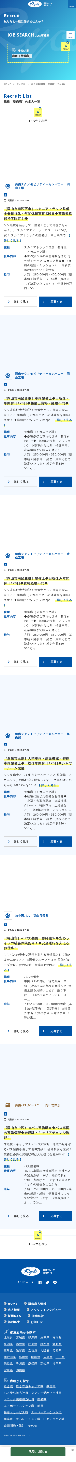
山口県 (60, 1357)
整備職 (41, 1399)
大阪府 (44, 1350)
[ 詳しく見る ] (49, 785)
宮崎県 (8, 1370)
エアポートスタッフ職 (19, 1406)
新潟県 (8, 1344)
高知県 (44, 1363)
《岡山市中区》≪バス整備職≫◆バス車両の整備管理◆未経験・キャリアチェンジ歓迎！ (37, 1132)
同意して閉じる (38, 1451)
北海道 (8, 1337)
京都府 (32, 1350)
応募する (56, 301)
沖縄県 (20, 1370)
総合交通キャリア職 (29, 1386)
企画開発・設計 (14, 1425)
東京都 (57, 1337)
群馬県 (32, 1337)
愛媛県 (32, 1363)
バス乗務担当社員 (16, 1393)
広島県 (47, 1357)
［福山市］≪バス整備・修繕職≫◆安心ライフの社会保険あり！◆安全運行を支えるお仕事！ (37, 943)
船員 (40, 1406)
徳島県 (8, 1363)
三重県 (8, 1350)
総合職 (8, 1386)
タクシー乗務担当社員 (46, 1393)
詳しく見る (21, 301)
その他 (32, 1425)
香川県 (20, 1363)
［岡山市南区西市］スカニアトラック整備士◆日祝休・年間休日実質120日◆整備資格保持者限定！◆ (38, 213)
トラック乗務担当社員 (19, 1399)
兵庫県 (57, 1350)
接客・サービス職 (16, 1412)
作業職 (8, 1419)
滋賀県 (20, 1350)
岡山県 (35, 1357)
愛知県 (57, 1344)
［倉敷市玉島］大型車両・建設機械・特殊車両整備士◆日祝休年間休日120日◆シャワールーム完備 (38, 763)
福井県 (20, 1344)
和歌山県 (10, 1357)
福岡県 (57, 1363)
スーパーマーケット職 (46, 1412)
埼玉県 (44, 1337)
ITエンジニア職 (53, 1419)
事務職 (51, 1386)
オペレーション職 (28, 1419)
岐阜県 (32, 1344)
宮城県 (20, 1337)
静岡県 (44, 1344)
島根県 (23, 1357)
